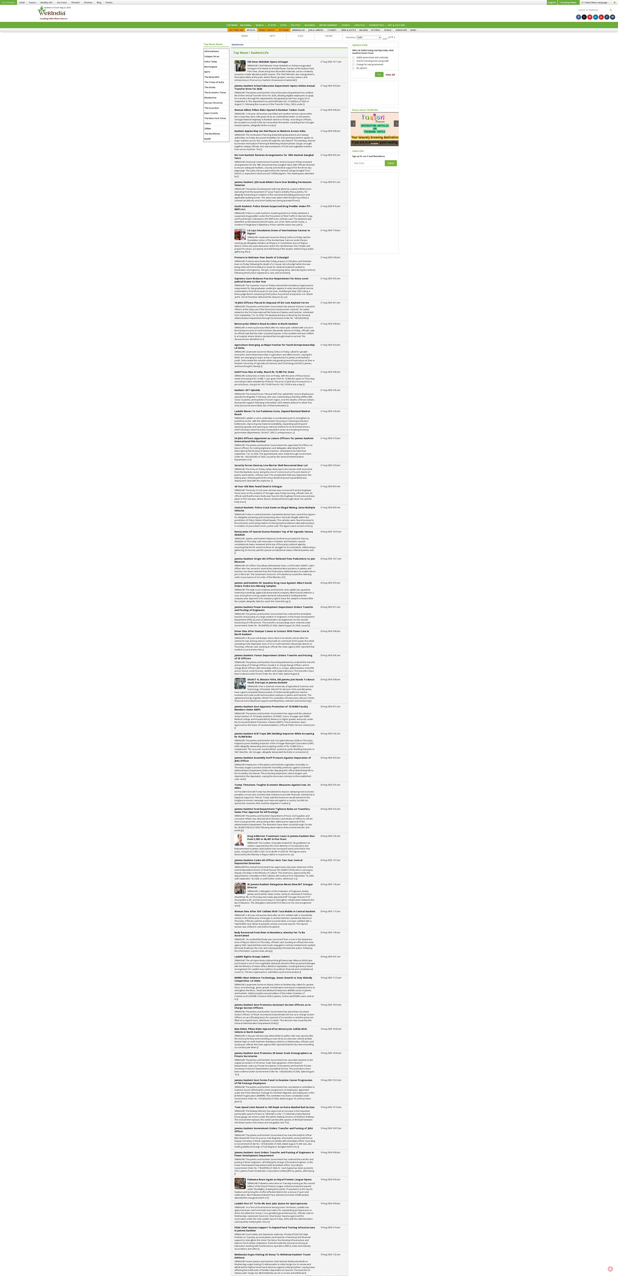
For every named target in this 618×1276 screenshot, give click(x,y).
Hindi (22, 2)
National (246, 25)
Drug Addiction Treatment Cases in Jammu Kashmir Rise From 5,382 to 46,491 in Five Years (281, 837)
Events (109, 2)
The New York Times (215, 118)
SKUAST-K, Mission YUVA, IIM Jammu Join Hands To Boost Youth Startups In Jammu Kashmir (281, 681)
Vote (379, 74)
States (272, 25)
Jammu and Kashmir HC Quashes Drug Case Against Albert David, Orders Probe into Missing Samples (273, 584)
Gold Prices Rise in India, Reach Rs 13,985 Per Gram (264, 371)
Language (596, 2)
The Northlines (212, 133)
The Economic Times (215, 92)
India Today (210, 61)
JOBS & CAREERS (315, 30)
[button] (353, 123)
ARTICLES (251, 30)
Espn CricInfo (211, 113)
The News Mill (211, 77)
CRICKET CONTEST (267, 30)
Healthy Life (46, 2)
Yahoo (207, 123)
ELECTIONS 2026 (236, 30)
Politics (296, 25)
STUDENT (332, 30)
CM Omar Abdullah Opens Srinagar (267, 61)
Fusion (32, 2)
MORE (413, 30)
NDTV (207, 71)
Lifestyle (359, 25)
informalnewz (211, 51)
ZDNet (207, 128)
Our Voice (62, 2)
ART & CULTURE (396, 25)
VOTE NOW (284, 30)
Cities (283, 25)
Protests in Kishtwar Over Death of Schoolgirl (261, 257)
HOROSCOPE (401, 30)
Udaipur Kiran (211, 56)
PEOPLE (387, 30)
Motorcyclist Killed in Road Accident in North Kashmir (266, 323)
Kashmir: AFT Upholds (247, 390)
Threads (75, 2)
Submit (391, 163)
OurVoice (375, 143)
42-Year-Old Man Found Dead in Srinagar (258, 486)
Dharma (88, 2)
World (260, 25)
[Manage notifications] (610, 1268)
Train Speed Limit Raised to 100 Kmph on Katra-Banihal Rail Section (274, 1107)
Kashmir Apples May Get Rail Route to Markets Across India (269, 131)
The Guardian (211, 107)
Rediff (207, 138)
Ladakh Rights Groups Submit (252, 956)
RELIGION (363, 30)
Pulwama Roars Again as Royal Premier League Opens (279, 1179)
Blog (99, 2)
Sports (346, 25)
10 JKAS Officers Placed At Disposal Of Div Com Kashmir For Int (271, 302)
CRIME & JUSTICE (348, 30)
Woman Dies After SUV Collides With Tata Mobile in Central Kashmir (274, 911)
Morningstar (211, 66)
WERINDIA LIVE (298, 30)
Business (310, 25)
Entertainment (328, 25)
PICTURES (375, 30)
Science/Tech (376, 25)
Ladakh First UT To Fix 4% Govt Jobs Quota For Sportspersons (271, 1203)
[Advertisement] (309, 13)
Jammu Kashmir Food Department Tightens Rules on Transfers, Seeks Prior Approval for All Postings (272, 810)
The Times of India (214, 82)
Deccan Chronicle (213, 102)
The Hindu (209, 87)
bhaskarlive (210, 97)
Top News (232, 25)
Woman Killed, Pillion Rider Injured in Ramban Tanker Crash (269, 109)
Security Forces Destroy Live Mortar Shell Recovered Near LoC (271, 465)
